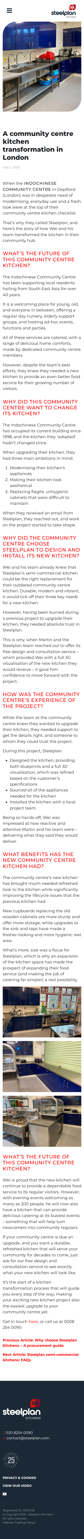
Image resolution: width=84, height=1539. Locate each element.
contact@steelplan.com (26, 1438)
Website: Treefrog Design (19, 1522)
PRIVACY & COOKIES (19, 1478)
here (33, 1321)
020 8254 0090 (18, 1433)
